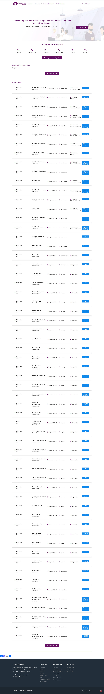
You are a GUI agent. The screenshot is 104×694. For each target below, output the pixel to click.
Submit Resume (48, 4)
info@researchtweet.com (22, 673)
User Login (56, 674)
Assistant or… (36, 180)
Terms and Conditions (42, 672)
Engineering (32, 52)
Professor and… (37, 245)
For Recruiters (60, 4)
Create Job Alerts (58, 680)
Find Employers (57, 669)
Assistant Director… (38, 236)
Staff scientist (36, 533)
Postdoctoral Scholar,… (39, 87)
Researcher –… (37, 310)
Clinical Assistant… (38, 199)
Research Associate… (39, 115)
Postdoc (72, 52)
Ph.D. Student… (37, 273)
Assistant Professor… (39, 106)
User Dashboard (57, 676)
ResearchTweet (35, 256)
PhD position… (36, 357)
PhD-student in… (37, 505)
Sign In (88, 3)
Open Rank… (36, 208)
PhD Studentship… (38, 254)
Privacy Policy (43, 675)
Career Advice (43, 681)
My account (70, 671)
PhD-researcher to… (38, 431)
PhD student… (36, 514)
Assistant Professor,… (39, 227)
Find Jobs (37, 4)
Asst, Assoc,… (36, 570)
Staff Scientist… (37, 561)
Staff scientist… (37, 542)
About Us (42, 667)
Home (30, 4)
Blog (41, 677)
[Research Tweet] (19, 3)
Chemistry (45, 52)
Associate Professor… (39, 616)
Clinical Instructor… (38, 152)
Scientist (85, 52)
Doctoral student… (38, 282)
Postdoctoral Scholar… (39, 97)
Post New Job (70, 667)
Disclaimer (42, 669)
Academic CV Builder (45, 679)
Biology (18, 52)
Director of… (36, 579)
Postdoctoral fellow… (39, 496)
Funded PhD (59, 52)
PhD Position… (36, 301)
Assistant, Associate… (39, 134)
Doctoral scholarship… (39, 440)
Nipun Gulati (35, 89)
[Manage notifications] (101, 691)
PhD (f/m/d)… (36, 338)
